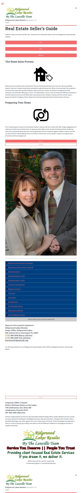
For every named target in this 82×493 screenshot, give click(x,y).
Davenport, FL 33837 (21, 21)
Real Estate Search (14, 272)
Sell (41, 49)
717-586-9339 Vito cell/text (18, 338)
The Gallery (12, 298)
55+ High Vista (13, 302)
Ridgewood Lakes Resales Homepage (20, 263)
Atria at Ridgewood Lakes (16, 315)
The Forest (11, 293)
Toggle (3, 4)
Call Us (41, 144)
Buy (41, 42)
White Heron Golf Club (15, 311)
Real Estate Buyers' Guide (16, 276)
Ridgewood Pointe (14, 289)
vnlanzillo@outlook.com (17, 340)
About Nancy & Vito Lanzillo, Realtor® (20, 267)
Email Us (41, 141)
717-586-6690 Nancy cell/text (19, 335)
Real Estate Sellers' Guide (16, 280)
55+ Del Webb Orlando (15, 306)
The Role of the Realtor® (16, 285)
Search (41, 55)
